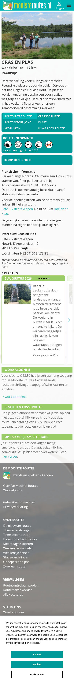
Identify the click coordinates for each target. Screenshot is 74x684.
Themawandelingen (17, 530)
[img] (68, 5)
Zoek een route (14, 566)
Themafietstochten (16, 535)
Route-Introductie (18, 116)
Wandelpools (12, 490)
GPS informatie (49, 116)
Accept (37, 654)
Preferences (37, 674)
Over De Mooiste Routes (20, 486)
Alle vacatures (13, 594)
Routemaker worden (17, 590)
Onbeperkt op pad (16, 562)
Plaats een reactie (51, 128)
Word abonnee (13, 612)
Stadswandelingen (16, 557)
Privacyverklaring (15, 507)
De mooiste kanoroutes (20, 539)
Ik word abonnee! (14, 397)
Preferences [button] (33, 643)
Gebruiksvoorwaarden (19, 502)
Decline (37, 664)
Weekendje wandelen (18, 548)
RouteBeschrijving (17, 122)
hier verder (9, 456)
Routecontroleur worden (21, 585)
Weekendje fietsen (16, 553)
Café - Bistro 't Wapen (17, 209)
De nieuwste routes (17, 526)
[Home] (6, 475)
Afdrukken (12, 128)
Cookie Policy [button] (19, 639)
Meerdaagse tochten (18, 544)
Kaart (42, 122)
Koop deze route (18, 160)
